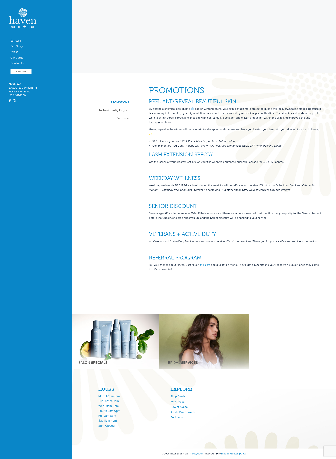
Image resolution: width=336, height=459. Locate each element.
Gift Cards (16, 57)
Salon (92, 362)
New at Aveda (179, 407)
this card (205, 265)
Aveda (14, 51)
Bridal (183, 362)
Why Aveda (177, 401)
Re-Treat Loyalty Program (114, 110)
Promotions (120, 102)
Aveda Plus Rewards (182, 412)
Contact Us (17, 63)
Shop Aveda (177, 396)
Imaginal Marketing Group (233, 453)
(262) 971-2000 (17, 95)
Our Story (16, 46)
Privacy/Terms (197, 453)
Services (15, 40)
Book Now (21, 72)
